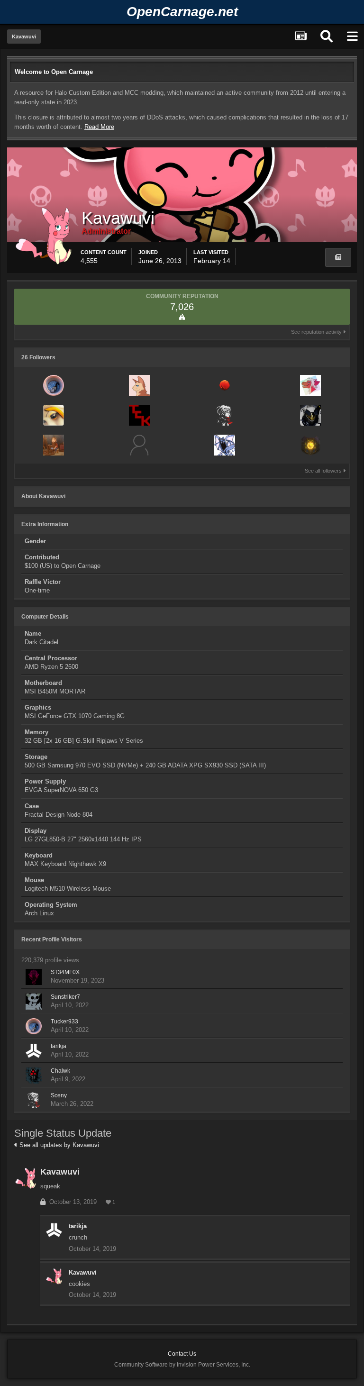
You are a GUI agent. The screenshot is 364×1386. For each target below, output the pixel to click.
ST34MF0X (65, 972)
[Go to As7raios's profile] (310, 415)
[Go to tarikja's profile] (34, 1051)
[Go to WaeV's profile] (224, 385)
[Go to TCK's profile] (139, 415)
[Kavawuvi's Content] (338, 257)
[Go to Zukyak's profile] (224, 445)
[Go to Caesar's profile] (139, 445)
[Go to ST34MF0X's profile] (34, 977)
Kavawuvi (60, 1171)
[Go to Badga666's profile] (53, 445)
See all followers (324, 471)
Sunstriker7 (65, 997)
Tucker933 (64, 1021)
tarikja (58, 1046)
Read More (99, 126)
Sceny (59, 1095)
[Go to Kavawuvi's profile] (25, 1178)
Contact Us (182, 1353)
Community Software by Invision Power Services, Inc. (182, 1364)
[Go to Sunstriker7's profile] (34, 1002)
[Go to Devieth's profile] (310, 445)
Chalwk (60, 1070)
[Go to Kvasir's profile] (53, 415)
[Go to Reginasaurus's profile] (310, 385)
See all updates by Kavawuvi (58, 1145)
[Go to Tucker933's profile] (53, 385)
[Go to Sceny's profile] (224, 415)
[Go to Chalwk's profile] (34, 1075)
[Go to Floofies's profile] (139, 385)
